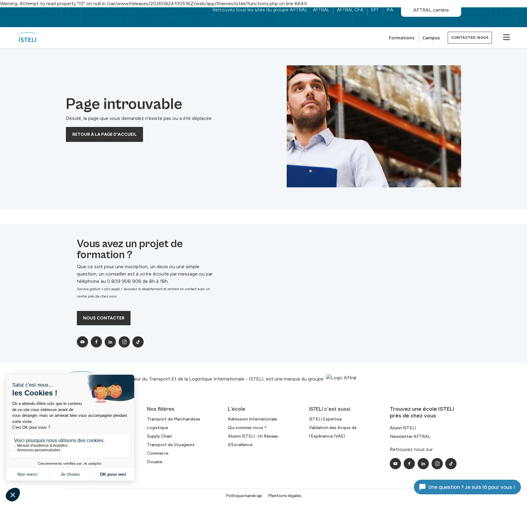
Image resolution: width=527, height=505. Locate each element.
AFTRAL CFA (350, 10)
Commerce (157, 453)
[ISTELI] (28, 38)
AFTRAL (321, 10)
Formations (402, 37)
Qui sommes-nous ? (247, 427)
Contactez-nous (470, 37)
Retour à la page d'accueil (104, 134)
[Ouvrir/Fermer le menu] (506, 37)
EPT (375, 10)
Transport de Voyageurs (171, 444)
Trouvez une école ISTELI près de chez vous (422, 412)
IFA (390, 10)
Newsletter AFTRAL (410, 436)
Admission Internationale (252, 419)
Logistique (157, 427)
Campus (431, 37)
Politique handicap (244, 495)
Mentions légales (284, 495)
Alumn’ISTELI (403, 428)
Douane (154, 461)
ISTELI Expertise (325, 419)
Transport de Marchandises (173, 419)
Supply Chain (159, 436)
